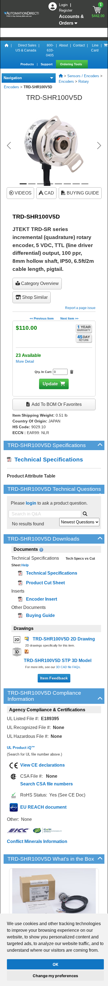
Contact (79, 45)
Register (65, 10)
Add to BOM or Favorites (56, 404)
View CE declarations (42, 765)
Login (64, 5)
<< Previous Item (42, 318)
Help (24, 565)
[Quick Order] (106, 50)
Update (50, 384)
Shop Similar (34, 297)
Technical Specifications (47, 459)
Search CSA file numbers (46, 784)
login (31, 503)
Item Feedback (54, 678)
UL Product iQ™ (21, 748)
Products (27, 64)
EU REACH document (43, 807)
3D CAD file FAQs (68, 667)
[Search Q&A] (85, 513)
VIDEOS (23, 193)
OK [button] (55, 964)
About (63, 45)
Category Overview (39, 283)
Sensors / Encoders (83, 76)
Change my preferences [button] (55, 975)
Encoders (66, 81)
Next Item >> (69, 318)
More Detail (25, 361)
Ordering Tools (71, 64)
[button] (9, 145)
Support (47, 64)
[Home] (7, 50)
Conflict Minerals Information (37, 841)
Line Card (95, 47)
